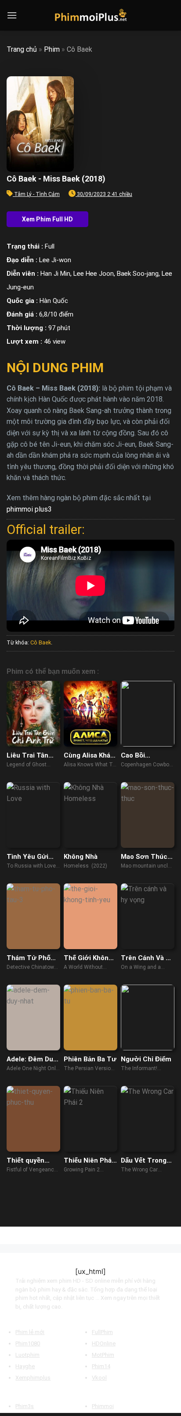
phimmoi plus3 (29, 509)
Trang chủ (22, 49)
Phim (52, 49)
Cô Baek (40, 642)
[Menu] (12, 15)
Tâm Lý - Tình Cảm (37, 194)
